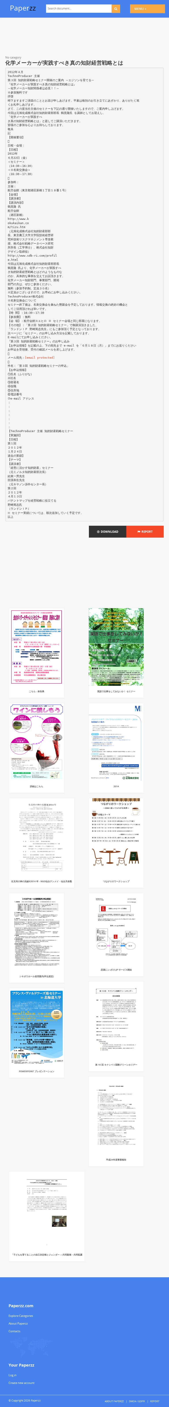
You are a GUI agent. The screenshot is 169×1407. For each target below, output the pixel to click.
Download (108, 532)
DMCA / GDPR (137, 1401)
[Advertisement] (84, 37)
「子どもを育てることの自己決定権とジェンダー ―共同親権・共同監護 (46, 1254)
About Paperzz (18, 1323)
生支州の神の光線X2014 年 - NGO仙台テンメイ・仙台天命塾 (41, 881)
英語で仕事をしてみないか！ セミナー (116, 691)
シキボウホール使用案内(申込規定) (36, 976)
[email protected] (40, 357)
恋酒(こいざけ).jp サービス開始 (116, 969)
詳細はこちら (36, 786)
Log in (13, 1375)
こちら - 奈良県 (36, 691)
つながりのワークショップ (116, 881)
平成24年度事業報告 (116, 1159)
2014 (116, 786)
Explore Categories (21, 1316)
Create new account (22, 1383)
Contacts (14, 1331)
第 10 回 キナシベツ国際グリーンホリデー (116, 1064)
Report (146, 532)
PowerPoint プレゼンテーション (36, 1071)
